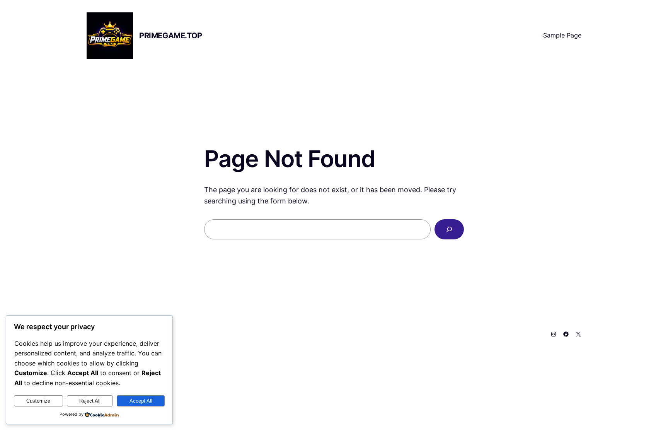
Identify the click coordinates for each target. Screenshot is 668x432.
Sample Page (562, 35)
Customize (38, 401)
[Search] (449, 229)
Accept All (141, 401)
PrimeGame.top (170, 35)
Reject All (90, 401)
